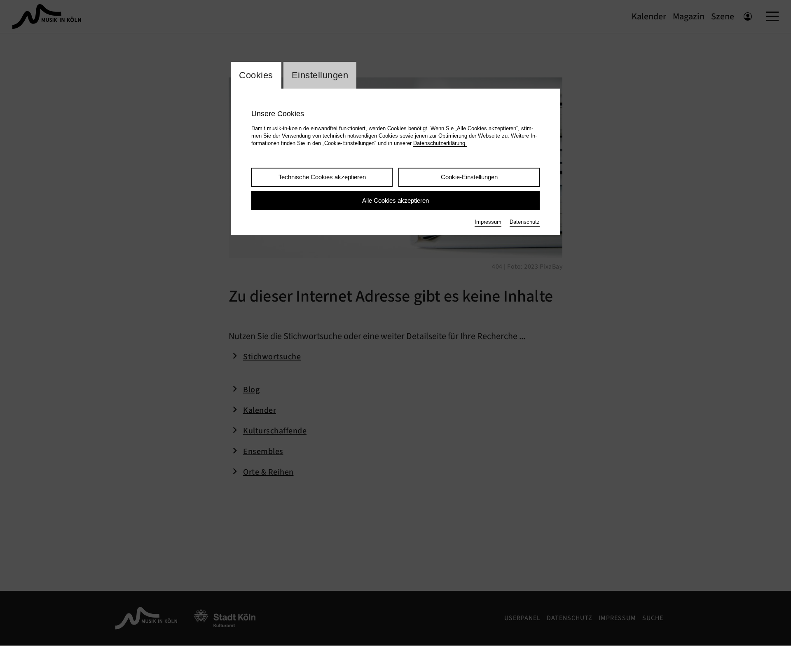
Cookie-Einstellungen (469, 176)
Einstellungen (320, 75)
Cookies (256, 75)
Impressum (488, 222)
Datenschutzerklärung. (440, 143)
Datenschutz (525, 222)
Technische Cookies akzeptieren (322, 176)
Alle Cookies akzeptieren (395, 200)
